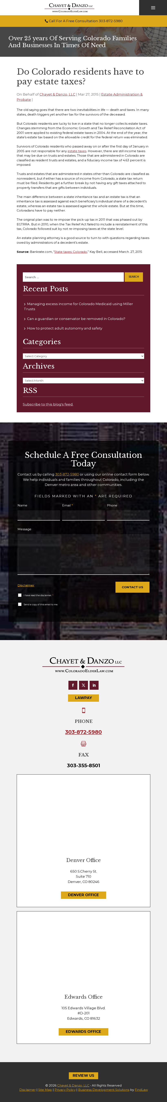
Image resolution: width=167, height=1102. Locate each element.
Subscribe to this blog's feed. (48, 404)
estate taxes (77, 151)
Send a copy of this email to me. (41, 604)
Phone (112, 505)
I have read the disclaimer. (38, 595)
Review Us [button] (83, 1075)
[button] (153, 7)
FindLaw (141, 1090)
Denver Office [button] (83, 895)
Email (67, 505)
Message (24, 529)
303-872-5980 (111, 21)
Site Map (45, 1090)
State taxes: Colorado (70, 252)
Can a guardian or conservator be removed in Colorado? (76, 319)
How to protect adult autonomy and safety (64, 328)
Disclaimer (26, 585)
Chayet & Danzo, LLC (57, 94)
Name (22, 505)
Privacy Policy (65, 1090)
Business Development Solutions (103, 1090)
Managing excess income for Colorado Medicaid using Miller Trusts (78, 306)
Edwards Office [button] (83, 1031)
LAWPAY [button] (83, 698)
